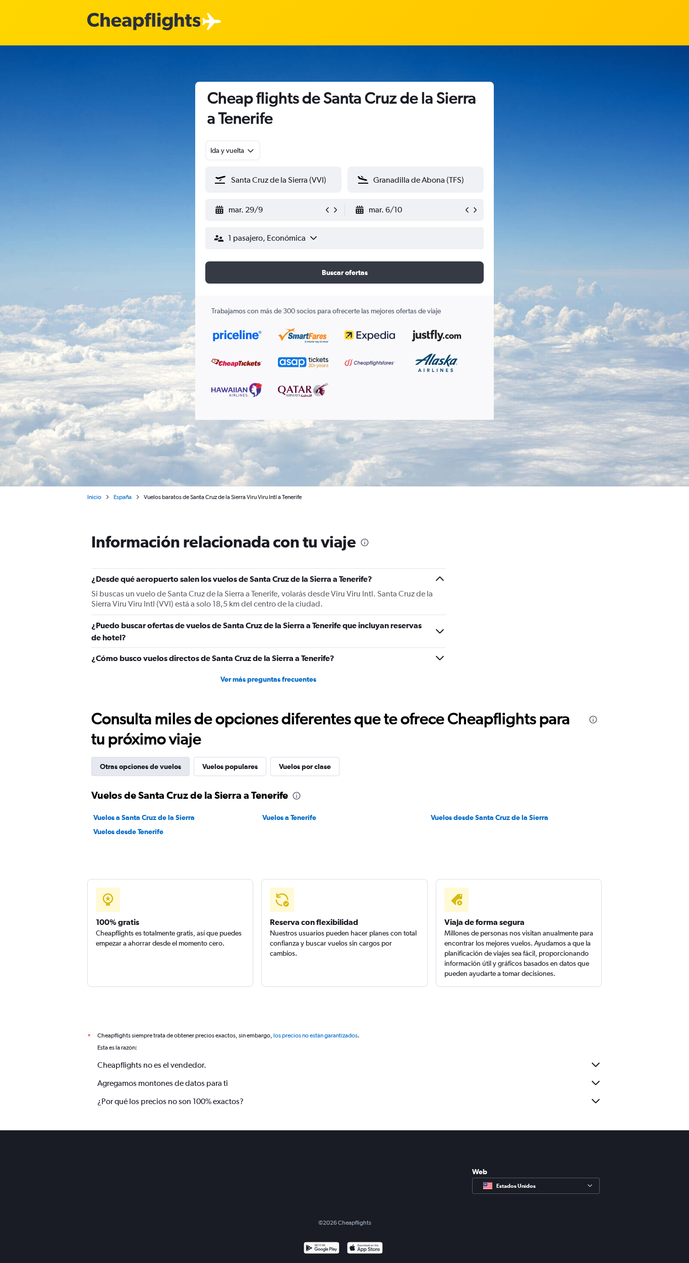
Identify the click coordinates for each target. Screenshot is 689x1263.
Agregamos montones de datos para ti (162, 1083)
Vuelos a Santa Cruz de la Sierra (144, 817)
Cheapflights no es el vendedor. (151, 1065)
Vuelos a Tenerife (289, 817)
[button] (268, 210)
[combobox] (232, 150)
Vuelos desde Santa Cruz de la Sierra (489, 817)
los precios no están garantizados (315, 1035)
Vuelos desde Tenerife (128, 832)
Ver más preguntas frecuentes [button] (268, 679)
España (122, 497)
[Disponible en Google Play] (321, 1249)
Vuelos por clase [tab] (305, 766)
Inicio (94, 497)
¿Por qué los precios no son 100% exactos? (170, 1101)
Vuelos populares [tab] (230, 766)
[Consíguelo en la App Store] (364, 1249)
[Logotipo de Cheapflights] (143, 22)
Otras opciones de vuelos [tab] (140, 766)
